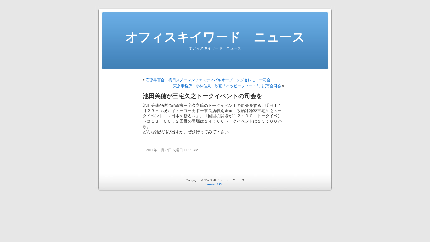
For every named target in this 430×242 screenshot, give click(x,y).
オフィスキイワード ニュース (215, 37)
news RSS (214, 184)
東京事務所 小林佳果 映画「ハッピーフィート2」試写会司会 (227, 86)
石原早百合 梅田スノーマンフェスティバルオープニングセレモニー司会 (208, 80)
